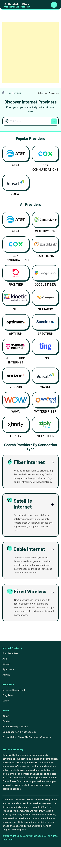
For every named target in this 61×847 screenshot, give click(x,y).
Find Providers (10, 653)
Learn (6, 700)
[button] (54, 121)
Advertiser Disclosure (48, 93)
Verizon (15, 387)
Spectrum (45, 333)
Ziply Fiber (45, 436)
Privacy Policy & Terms (15, 726)
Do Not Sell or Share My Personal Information (27, 737)
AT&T (16, 165)
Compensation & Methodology (19, 731)
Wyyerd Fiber (45, 411)
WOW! (15, 411)
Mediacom (45, 309)
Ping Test (8, 695)
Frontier (15, 284)
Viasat (15, 194)
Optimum (15, 333)
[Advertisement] (30, 52)
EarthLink (45, 255)
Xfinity (15, 436)
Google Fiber (45, 284)
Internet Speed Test (14, 689)
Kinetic (16, 309)
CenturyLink (45, 231)
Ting (45, 358)
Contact (7, 721)
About (6, 715)
